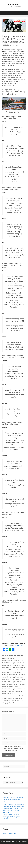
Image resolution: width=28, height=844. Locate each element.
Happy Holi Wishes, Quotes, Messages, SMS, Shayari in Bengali (12, 817)
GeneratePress (23, 841)
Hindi (7, 658)
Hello (4, 802)
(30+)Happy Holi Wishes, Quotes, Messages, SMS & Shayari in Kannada (13, 810)
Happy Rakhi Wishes (9, 833)
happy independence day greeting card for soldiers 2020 (13, 667)
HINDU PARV (19, 645)
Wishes (11, 658)
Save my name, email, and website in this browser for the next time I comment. (13, 748)
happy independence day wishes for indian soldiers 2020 (13, 689)
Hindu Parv (14, 4)
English (6, 655)
